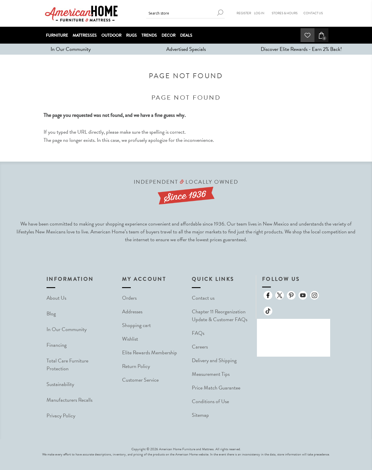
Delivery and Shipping (214, 360)
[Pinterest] (291, 295)
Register (244, 13)
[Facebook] (268, 295)
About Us (56, 298)
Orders (129, 298)
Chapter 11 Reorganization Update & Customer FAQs (219, 315)
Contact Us (313, 13)
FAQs (198, 333)
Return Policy (136, 366)
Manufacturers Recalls (69, 400)
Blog (51, 313)
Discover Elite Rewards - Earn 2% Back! (301, 49)
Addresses (132, 311)
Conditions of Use (210, 401)
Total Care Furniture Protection (67, 364)
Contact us (203, 298)
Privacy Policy (60, 415)
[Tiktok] (268, 311)
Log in (259, 13)
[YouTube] (303, 295)
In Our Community (71, 49)
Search (220, 12)
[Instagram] (314, 295)
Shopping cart (136, 325)
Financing (56, 345)
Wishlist (130, 339)
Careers (200, 347)
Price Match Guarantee (216, 388)
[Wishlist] (307, 35)
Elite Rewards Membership (149, 352)
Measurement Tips (211, 374)
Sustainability (60, 384)
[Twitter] (279, 295)
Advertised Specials (186, 49)
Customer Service (140, 380)
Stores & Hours (285, 13)
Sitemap (200, 415)
